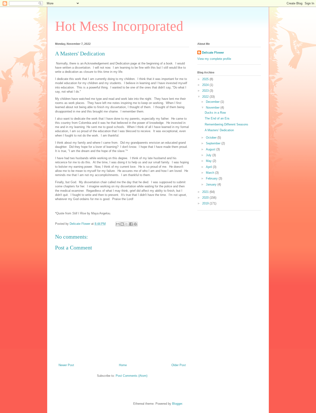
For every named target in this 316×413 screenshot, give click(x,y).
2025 (206, 79)
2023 (206, 90)
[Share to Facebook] (131, 224)
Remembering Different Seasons (226, 124)
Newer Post (66, 365)
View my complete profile (214, 59)
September (213, 143)
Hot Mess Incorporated (119, 26)
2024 (206, 85)
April (209, 167)
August (211, 149)
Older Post (178, 365)
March (210, 172)
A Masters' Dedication (219, 130)
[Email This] (117, 224)
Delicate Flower (213, 52)
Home (123, 365)
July (209, 155)
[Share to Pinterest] (135, 224)
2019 (206, 203)
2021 (206, 192)
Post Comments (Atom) (131, 375)
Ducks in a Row (215, 112)
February (212, 178)
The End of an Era (217, 118)
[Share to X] (126, 224)
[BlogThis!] (122, 224)
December (213, 101)
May (209, 161)
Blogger (177, 403)
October (211, 137)
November (213, 107)
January (211, 184)
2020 (206, 197)
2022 (206, 96)
